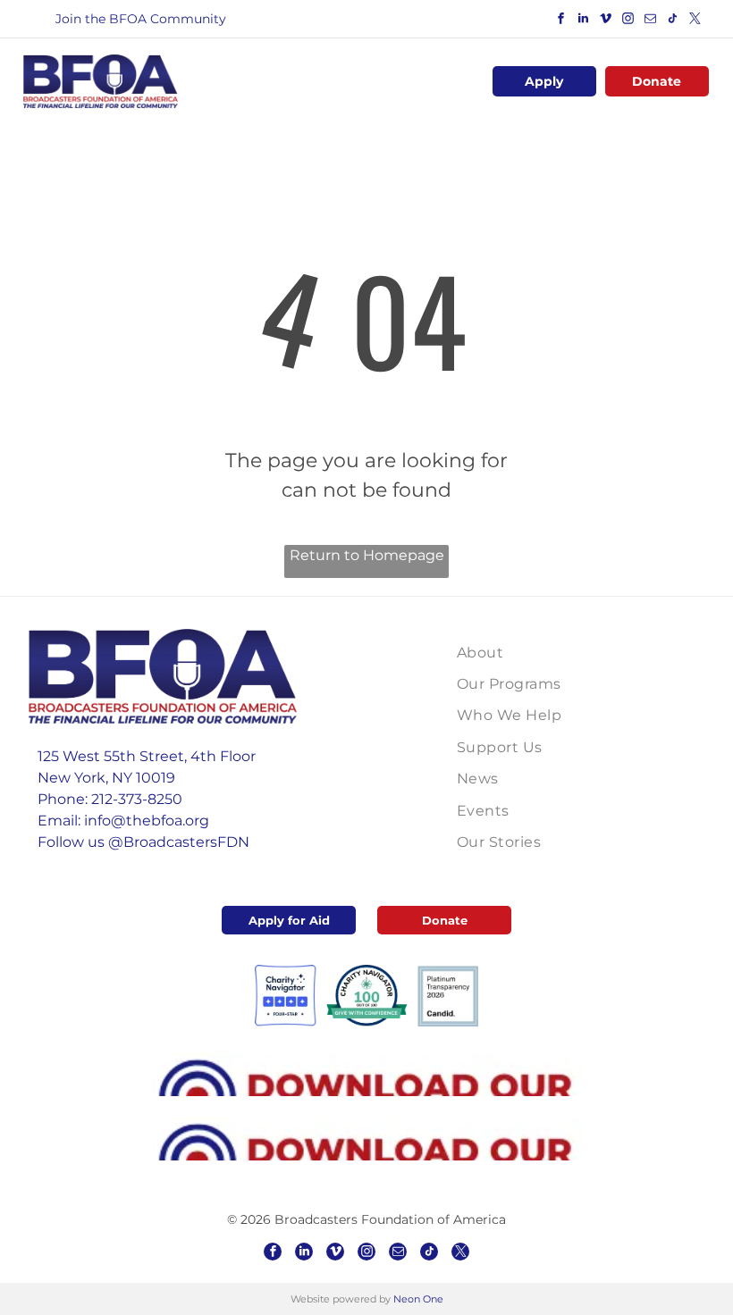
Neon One (418, 1299)
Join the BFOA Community (140, 19)
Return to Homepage (367, 555)
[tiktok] (673, 21)
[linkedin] (584, 21)
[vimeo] (606, 21)
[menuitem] (542, 652)
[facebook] (561, 21)
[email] (651, 21)
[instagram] (628, 21)
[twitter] (695, 21)
